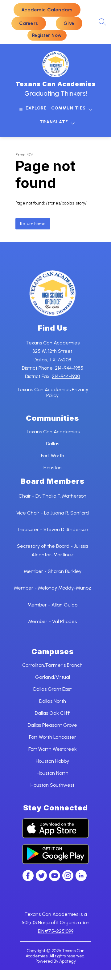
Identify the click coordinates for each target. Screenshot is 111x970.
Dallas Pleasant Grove (52, 725)
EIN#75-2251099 (55, 931)
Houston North (52, 773)
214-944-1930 (66, 376)
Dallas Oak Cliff (52, 713)
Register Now (47, 35)
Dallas (52, 444)
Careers (28, 23)
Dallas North (52, 701)
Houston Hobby (52, 761)
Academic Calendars (47, 10)
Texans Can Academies (53, 432)
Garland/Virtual (52, 677)
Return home (33, 223)
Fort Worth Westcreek (52, 749)
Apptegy (67, 961)
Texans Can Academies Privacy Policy (52, 392)
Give (69, 23)
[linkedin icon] (81, 879)
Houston (52, 468)
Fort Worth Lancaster (52, 737)
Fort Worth (52, 456)
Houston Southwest (52, 785)
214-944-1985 (69, 368)
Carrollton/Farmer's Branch (52, 665)
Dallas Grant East (52, 689)
